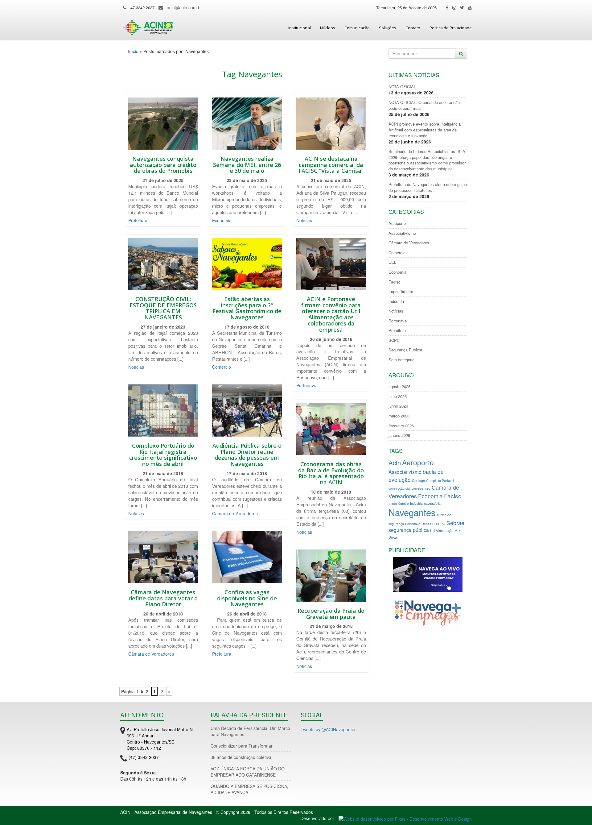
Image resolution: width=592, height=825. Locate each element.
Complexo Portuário (440, 480)
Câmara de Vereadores (235, 513)
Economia (222, 220)
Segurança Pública (405, 350)
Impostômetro (400, 291)
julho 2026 (397, 396)
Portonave (306, 385)
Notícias (304, 220)
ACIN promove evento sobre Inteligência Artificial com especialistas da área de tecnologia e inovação (424, 129)
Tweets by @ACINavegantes (328, 729)
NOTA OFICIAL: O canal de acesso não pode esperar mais (424, 105)
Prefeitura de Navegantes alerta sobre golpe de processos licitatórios (427, 187)
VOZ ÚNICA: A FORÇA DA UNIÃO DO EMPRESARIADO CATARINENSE (248, 771)
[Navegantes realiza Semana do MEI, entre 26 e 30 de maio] (247, 123)
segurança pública (408, 529)
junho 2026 (398, 406)
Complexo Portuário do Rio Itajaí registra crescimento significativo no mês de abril (163, 454)
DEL (392, 262)
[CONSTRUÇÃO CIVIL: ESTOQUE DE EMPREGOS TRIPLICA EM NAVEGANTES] (163, 264)
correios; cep (421, 488)
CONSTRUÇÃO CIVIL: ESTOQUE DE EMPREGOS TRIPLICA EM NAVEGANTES (163, 308)
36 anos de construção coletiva (241, 757)
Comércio (221, 367)
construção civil (399, 488)
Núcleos (327, 28)
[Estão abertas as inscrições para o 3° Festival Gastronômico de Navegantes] (247, 264)
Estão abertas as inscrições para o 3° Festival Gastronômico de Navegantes (247, 308)
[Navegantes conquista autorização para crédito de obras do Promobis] (163, 123)
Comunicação (357, 28)
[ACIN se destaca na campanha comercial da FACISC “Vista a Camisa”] (331, 123)
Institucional (299, 28)
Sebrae (455, 523)
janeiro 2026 (399, 435)
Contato (412, 28)
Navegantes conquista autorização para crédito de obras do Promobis (163, 165)
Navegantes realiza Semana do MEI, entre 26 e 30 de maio (247, 165)
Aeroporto (397, 223)
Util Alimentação (442, 530)
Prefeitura (137, 220)
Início (133, 51)
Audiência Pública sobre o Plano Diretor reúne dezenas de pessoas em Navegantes (247, 454)
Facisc (394, 282)
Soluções (387, 28)
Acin (394, 462)
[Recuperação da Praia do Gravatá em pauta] (331, 575)
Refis (425, 523)
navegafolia (432, 503)
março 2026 (398, 416)
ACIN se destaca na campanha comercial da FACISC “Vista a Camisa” (331, 165)
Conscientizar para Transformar (242, 746)
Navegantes (412, 512)
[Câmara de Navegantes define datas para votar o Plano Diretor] (163, 557)
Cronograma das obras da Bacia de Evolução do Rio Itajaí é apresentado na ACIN (331, 473)
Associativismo (402, 233)
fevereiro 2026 (401, 426)
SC (432, 523)
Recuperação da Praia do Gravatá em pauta (331, 613)
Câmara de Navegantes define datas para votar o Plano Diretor (163, 598)
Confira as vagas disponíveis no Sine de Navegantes (247, 598)
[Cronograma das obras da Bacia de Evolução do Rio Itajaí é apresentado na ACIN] (331, 429)
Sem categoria (401, 360)
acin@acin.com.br (184, 7)
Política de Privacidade (451, 28)
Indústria (396, 301)
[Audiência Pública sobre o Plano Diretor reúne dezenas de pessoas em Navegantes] (247, 410)
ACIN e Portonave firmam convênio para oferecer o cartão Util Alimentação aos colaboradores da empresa (331, 314)
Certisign (418, 480)
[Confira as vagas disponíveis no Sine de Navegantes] (247, 557)
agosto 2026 (399, 386)
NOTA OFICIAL (402, 86)
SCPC (394, 340)
